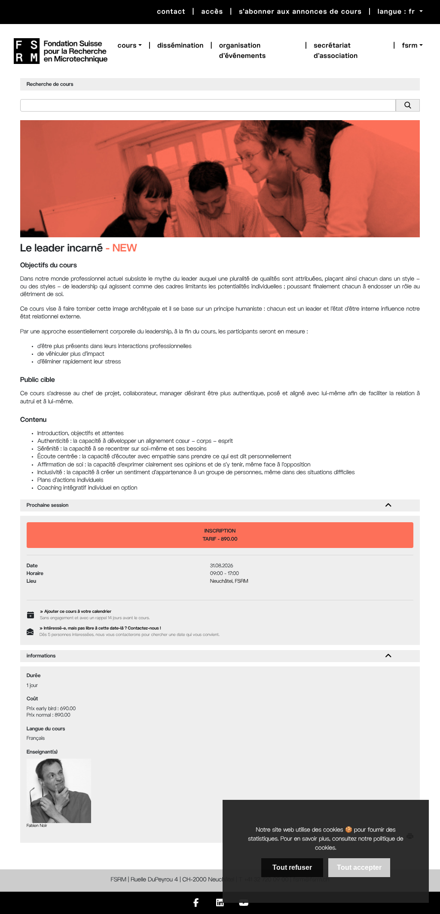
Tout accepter (359, 867)
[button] (129, 45)
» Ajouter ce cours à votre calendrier (75, 612)
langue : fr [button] (398, 12)
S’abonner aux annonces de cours (300, 12)
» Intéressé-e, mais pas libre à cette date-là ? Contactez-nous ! (100, 629)
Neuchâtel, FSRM (229, 581)
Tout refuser (292, 867)
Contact (171, 12)
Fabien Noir (37, 826)
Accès (212, 12)
